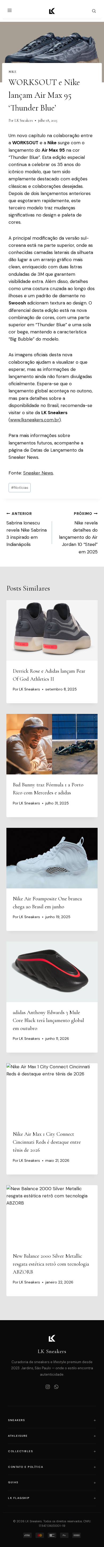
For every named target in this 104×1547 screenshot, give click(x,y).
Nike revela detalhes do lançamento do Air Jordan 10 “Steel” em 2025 (78, 532)
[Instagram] (48, 1387)
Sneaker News (38, 473)
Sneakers (16, 1420)
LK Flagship (19, 1498)
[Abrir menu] (10, 11)
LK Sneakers (23, 120)
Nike (12, 72)
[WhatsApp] (56, 1387)
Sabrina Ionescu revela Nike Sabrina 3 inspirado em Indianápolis (26, 529)
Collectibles (20, 1451)
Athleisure (17, 1436)
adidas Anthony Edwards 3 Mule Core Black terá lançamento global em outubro (48, 1020)
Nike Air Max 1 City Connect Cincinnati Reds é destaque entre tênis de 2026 (47, 1142)
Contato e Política (25, 1467)
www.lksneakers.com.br (34, 420)
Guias (13, 1482)
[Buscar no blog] (94, 11)
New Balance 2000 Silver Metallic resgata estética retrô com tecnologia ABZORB (51, 1264)
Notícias (19, 487)
